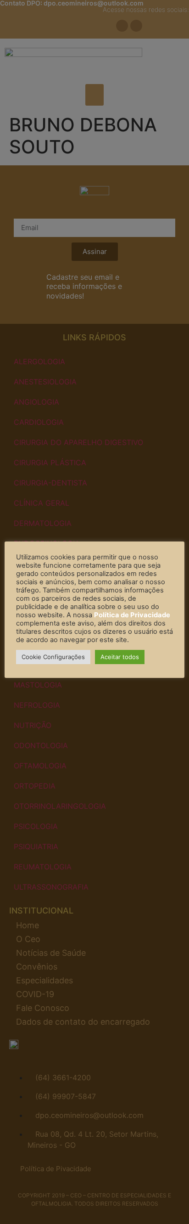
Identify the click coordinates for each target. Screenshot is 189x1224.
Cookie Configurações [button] (53, 656)
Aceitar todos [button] (119, 656)
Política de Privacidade (132, 615)
